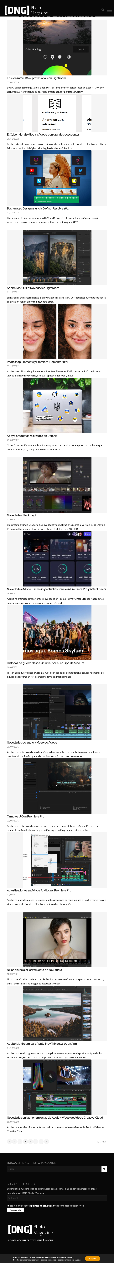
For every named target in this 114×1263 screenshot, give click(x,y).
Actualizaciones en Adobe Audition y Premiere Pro (39, 890)
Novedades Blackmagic (22, 515)
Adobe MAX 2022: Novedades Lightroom (33, 288)
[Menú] (108, 10)
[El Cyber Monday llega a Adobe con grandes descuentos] (57, 113)
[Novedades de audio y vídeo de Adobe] (57, 712)
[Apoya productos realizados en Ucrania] (57, 405)
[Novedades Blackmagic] (57, 485)
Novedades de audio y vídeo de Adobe (32, 742)
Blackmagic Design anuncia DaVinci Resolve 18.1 (38, 208)
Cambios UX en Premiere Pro (25, 816)
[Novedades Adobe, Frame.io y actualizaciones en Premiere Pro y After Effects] (57, 558)
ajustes (77, 1260)
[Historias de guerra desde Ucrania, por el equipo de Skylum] (57, 632)
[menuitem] (101, 10)
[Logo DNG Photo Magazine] (25, 10)
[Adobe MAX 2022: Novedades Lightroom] (57, 257)
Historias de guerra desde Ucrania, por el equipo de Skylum (45, 663)
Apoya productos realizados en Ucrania (32, 436)
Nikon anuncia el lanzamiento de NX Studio (34, 970)
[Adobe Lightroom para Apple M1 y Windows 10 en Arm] (57, 1013)
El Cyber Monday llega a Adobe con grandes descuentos (43, 134)
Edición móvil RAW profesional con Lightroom (36, 78)
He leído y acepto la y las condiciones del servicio (47, 1205)
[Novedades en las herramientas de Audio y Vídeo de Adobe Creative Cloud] (57, 1087)
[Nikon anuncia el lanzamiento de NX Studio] (57, 939)
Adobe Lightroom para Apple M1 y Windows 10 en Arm (42, 1043)
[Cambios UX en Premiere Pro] (57, 786)
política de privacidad (42, 1205)
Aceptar (92, 1258)
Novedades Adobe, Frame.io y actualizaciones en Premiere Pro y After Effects (56, 589)
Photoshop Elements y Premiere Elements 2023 (37, 362)
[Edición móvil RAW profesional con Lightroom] (57, 47)
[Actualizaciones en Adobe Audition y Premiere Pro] (57, 860)
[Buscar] (101, 10)
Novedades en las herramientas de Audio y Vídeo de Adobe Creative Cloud (55, 1117)
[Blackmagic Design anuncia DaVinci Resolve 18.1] (57, 178)
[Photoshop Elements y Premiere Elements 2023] (57, 331)
